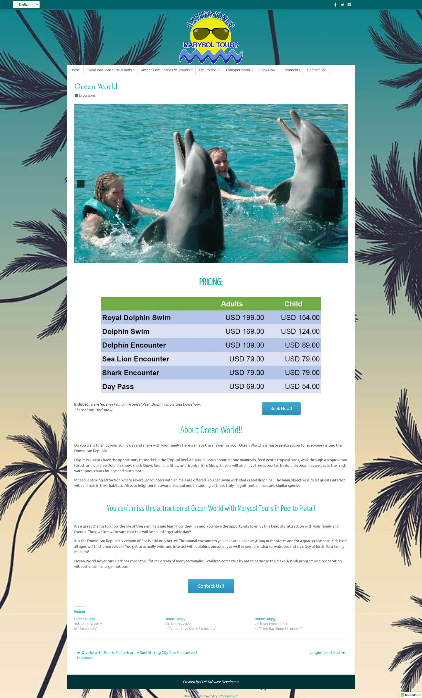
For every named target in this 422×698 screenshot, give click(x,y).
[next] (341, 184)
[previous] (80, 184)
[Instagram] (349, 4)
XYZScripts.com (229, 696)
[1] (198, 259)
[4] (213, 259)
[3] (208, 259)
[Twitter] (342, 4)
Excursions (87, 95)
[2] (203, 259)
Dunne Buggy (84, 619)
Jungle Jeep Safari (325, 652)
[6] (224, 259)
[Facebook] (335, 4)
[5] (219, 259)
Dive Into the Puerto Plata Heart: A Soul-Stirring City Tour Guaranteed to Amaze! (137, 655)
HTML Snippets (193, 696)
